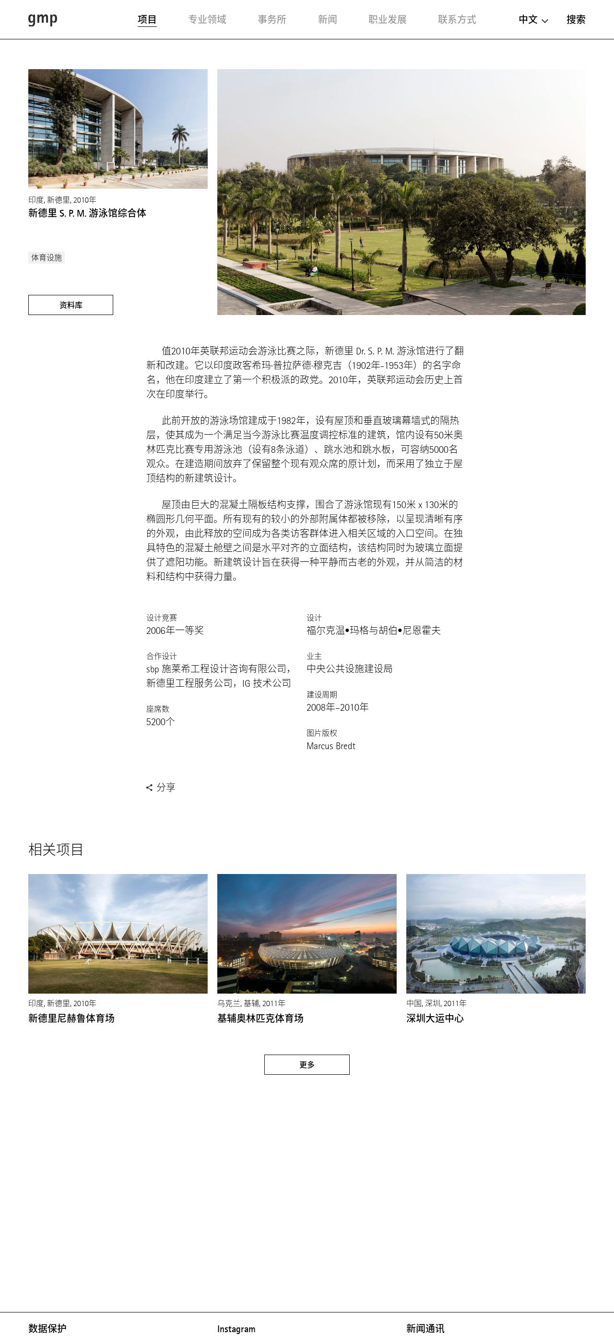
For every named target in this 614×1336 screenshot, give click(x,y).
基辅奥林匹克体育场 (260, 1018)
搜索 (576, 19)
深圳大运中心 (435, 1018)
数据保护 (47, 1329)
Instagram (236, 1329)
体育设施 (46, 257)
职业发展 (387, 19)
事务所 (272, 19)
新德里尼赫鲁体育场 (71, 1018)
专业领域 (207, 19)
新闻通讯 (425, 1329)
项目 (147, 19)
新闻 (327, 19)
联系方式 (457, 19)
